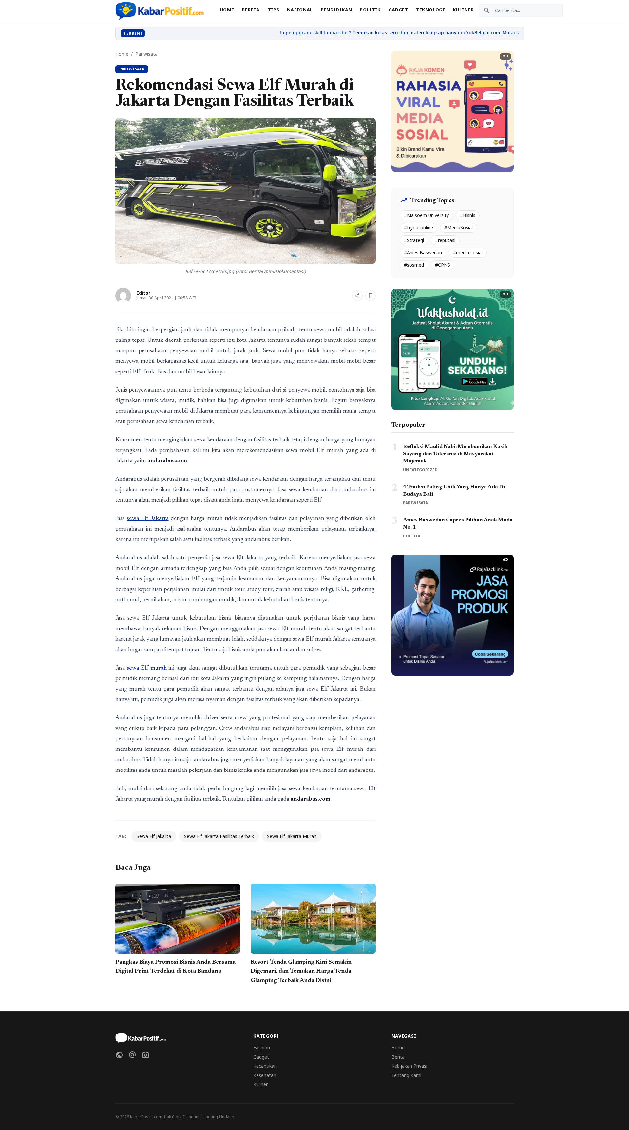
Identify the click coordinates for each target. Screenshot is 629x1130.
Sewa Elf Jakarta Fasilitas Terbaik (219, 836)
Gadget (398, 10)
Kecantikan (265, 1066)
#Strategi (414, 240)
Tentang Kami (406, 1075)
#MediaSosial (458, 227)
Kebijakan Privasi (409, 1066)
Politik (370, 10)
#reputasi (445, 240)
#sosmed (414, 265)
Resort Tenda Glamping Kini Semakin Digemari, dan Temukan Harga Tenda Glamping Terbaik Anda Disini (301, 971)
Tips (273, 10)
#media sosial (468, 252)
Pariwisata (146, 54)
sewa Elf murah (147, 668)
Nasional (300, 10)
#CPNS (442, 265)
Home (227, 10)
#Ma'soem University (426, 215)
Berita (250, 10)
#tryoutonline (418, 227)
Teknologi (430, 10)
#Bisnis (467, 215)
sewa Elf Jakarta (147, 519)
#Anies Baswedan (423, 252)
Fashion (261, 1047)
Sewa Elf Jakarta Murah (291, 836)
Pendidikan (336, 10)
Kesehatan (264, 1075)
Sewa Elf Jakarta (154, 836)
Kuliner (463, 10)
